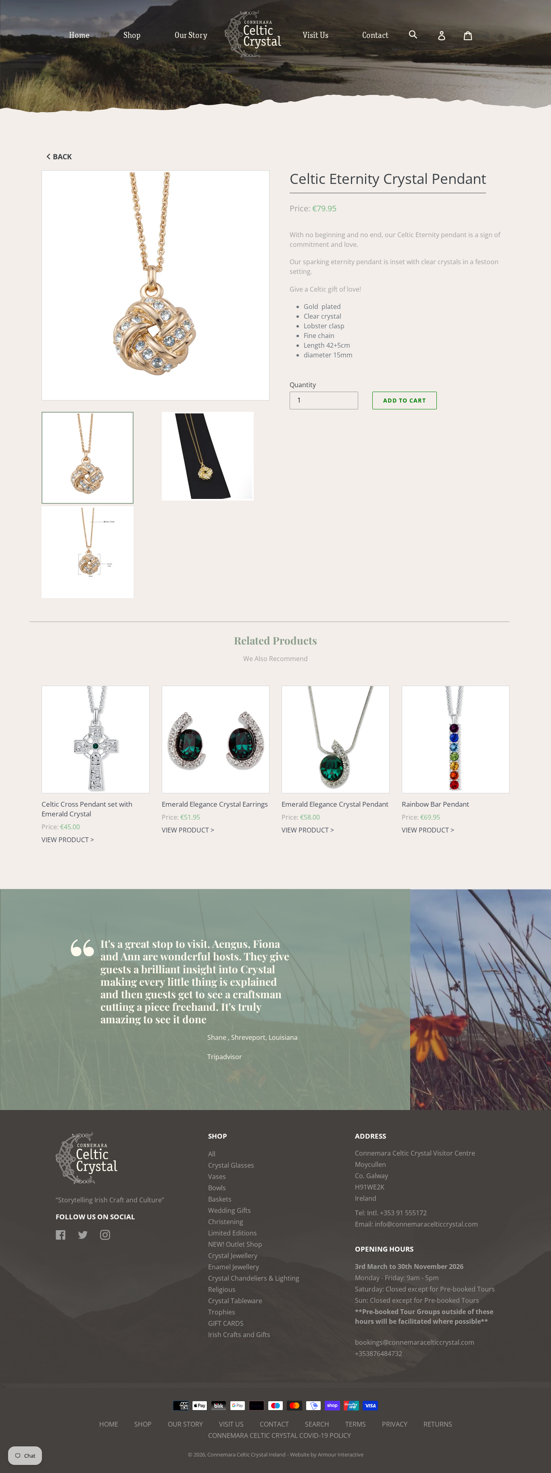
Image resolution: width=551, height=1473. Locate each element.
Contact (274, 1424)
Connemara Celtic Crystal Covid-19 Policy (279, 1435)
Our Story (185, 1424)
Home (108, 1424)
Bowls (217, 1187)
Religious (222, 1289)
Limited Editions (232, 1233)
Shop (143, 1424)
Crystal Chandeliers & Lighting (253, 1278)
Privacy (394, 1424)
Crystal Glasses (231, 1165)
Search (317, 1424)
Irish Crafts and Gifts (239, 1334)
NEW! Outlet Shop (235, 1244)
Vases (217, 1176)
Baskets (220, 1199)
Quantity (303, 384)
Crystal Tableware (235, 1300)
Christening (225, 1221)
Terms (355, 1424)
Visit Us (231, 1424)
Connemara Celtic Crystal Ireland (246, 1454)
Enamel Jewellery (233, 1266)
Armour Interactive (340, 1454)
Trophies (221, 1312)
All (211, 1154)
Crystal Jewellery (232, 1255)
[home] (261, 55)
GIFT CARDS (226, 1323)
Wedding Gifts (229, 1210)
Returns (438, 1424)
